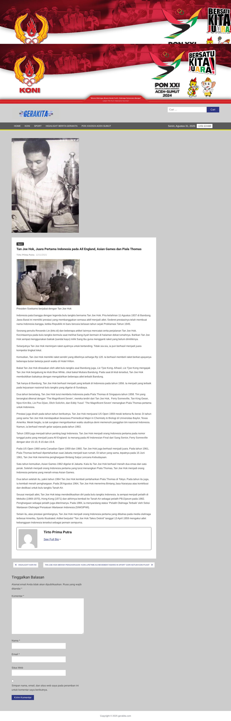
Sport (38, 126)
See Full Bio (51, 539)
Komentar (18, 596)
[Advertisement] (94, 22)
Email (16, 654)
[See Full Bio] (60, 539)
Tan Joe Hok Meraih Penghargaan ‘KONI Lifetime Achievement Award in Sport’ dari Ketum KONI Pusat (97, 565)
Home (17, 126)
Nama (16, 640)
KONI (27, 126)
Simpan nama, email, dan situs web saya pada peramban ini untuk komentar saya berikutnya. (45, 687)
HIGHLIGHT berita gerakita (61, 126)
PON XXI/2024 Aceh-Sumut (96, 126)
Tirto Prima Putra (25, 255)
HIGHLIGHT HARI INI (27, 565)
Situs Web (17, 667)
